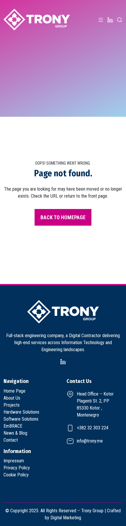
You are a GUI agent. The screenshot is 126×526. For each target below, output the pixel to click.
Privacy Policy (17, 468)
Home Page (14, 391)
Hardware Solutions (21, 412)
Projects (12, 405)
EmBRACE (13, 426)
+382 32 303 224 (92, 428)
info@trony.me (90, 441)
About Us (12, 398)
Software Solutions (21, 419)
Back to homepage (63, 217)
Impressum (14, 461)
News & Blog (15, 433)
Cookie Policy (16, 475)
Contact (11, 440)
